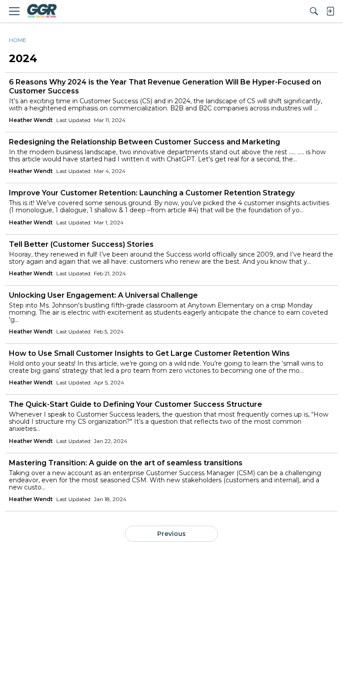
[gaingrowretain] (41, 11)
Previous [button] (171, 534)
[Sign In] (330, 11)
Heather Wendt (31, 120)
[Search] (314, 11)
